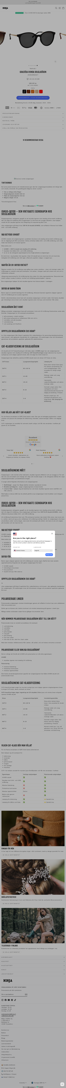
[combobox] (19, 550)
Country (16, 547)
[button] (52, 534)
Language (37, 547)
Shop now (49, 554)
